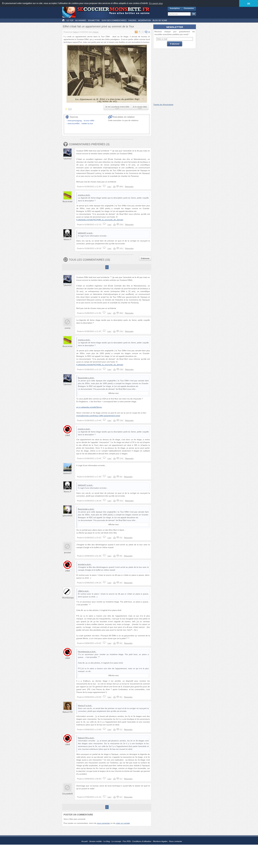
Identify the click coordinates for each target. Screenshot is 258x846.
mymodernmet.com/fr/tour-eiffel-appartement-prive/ (98, 416)
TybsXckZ (67, 159)
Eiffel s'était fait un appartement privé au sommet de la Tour (98, 26)
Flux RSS (127, 841)
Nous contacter (175, 841)
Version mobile (95, 841)
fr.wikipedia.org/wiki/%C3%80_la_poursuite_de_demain (99, 220)
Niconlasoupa (68, 598)
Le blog (106, 841)
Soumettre (94, 20)
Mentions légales (160, 841)
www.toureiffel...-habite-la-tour (80, 123)
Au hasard (80, 20)
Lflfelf (67, 435)
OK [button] (248, 3)
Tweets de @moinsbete (163, 104)
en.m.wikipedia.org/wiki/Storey (89, 407)
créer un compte (123, 823)
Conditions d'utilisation (141, 841)
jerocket (67, 552)
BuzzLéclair (67, 201)
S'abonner (145, 258)
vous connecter (103, 823)
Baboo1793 (67, 712)
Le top (70, 20)
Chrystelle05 (67, 794)
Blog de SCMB (160, 20)
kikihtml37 (82, 233)
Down (117, 186)
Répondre (129, 186)
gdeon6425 (67, 516)
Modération (144, 20)
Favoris (132, 20)
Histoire (95, 32)
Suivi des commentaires (114, 20)
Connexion (189, 8)
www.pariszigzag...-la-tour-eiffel (81, 120)
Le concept (116, 841)
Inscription (175, 8)
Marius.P (67, 239)
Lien (109, 186)
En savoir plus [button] (156, 3)
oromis (81, 195)
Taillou (75, 32)
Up (114, 186)
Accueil (84, 841)
